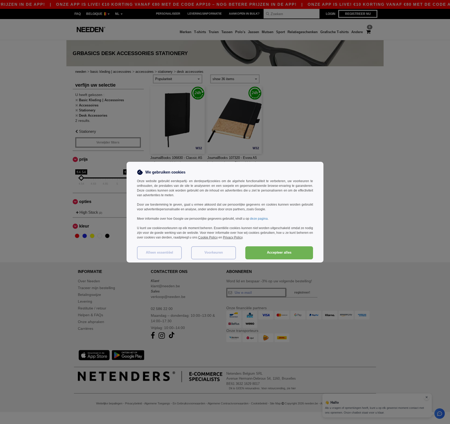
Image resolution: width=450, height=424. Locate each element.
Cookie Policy (208, 237)
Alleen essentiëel (159, 252)
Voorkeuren (213, 252)
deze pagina (259, 218)
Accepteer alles (279, 252)
